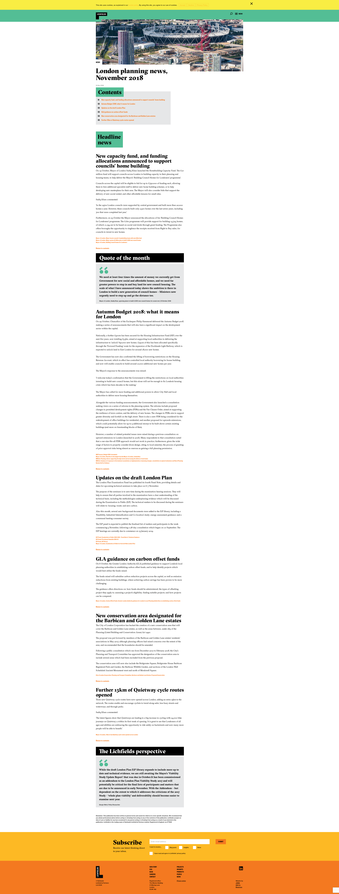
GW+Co (238, 885)
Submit (220, 842)
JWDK (238, 883)
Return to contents (102, 248)
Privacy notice (181, 881)
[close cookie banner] (252, 4)
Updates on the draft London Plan (113, 108)
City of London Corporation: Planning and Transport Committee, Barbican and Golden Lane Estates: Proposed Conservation (130, 675)
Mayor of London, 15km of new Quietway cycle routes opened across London (117, 735)
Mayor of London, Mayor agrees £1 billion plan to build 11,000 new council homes (118, 240)
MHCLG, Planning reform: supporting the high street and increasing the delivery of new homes (122, 459)
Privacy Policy (202, 5)
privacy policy (181, 853)
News (199, 847)
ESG (151, 869)
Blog (151, 872)
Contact (153, 877)
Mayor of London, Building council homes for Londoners (111, 242)
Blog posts (173, 847)
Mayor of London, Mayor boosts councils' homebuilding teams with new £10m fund (119, 238)
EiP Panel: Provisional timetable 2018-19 (107, 539)
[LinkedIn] (241, 868)
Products (180, 872)
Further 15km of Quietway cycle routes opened (117, 120)
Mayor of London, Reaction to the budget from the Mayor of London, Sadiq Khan (118, 456)
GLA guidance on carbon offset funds (114, 112)
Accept (182, 5)
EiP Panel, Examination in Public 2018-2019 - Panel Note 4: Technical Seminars (118, 537)
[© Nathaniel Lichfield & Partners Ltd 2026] (101, 15)
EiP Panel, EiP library (102, 541)
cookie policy (133, 5)
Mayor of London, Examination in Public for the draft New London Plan (115, 543)
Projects (180, 867)
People (179, 874)
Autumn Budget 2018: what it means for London (118, 104)
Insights (186, 847)
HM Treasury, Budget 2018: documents (106, 454)
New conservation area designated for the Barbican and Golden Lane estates (128, 116)
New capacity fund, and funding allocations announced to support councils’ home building (133, 100)
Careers (153, 874)
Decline (191, 5)
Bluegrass (239, 887)
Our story (153, 867)
